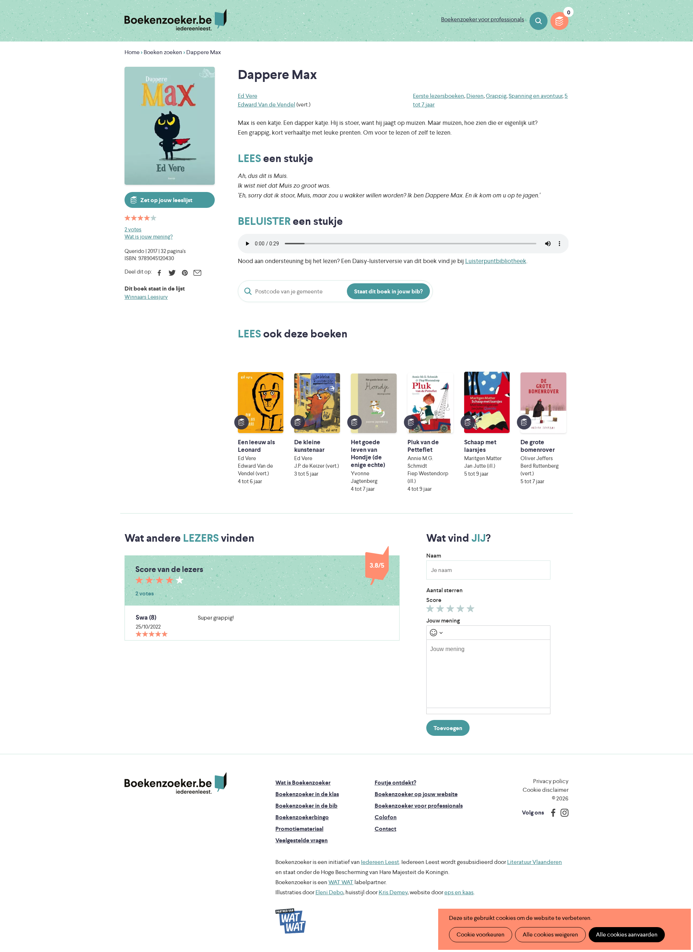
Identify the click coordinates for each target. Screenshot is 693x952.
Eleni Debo (329, 892)
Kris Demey (393, 892)
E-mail (197, 273)
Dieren (475, 96)
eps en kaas (459, 892)
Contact (385, 829)
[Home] (176, 783)
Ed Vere (247, 96)
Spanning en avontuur (535, 96)
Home (132, 52)
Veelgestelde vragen (301, 840)
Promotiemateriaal (299, 829)
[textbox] (488, 673)
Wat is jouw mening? (149, 236)
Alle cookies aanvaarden (627, 934)
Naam (433, 555)
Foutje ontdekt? (395, 782)
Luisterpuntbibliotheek (495, 261)
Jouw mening (443, 620)
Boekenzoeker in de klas (307, 794)
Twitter (172, 273)
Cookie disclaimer (545, 790)
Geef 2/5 (441, 610)
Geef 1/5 (431, 610)
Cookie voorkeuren (481, 934)
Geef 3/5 (451, 610)
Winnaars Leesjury (146, 296)
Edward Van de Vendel (266, 104)
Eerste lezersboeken (438, 96)
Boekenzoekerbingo (302, 817)
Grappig (496, 96)
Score (433, 600)
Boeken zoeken (538, 21)
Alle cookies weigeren (550, 934)
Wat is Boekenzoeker (303, 782)
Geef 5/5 (471, 610)
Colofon (386, 817)
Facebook (159, 273)
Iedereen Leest (380, 862)
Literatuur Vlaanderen (534, 862)
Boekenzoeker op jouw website (416, 794)
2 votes (133, 229)
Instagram (561, 813)
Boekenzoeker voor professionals (482, 19)
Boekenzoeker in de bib (306, 805)
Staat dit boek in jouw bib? (388, 291)
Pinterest (184, 273)
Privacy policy (550, 781)
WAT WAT (340, 882)
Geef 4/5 (461, 610)
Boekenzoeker (176, 20)
